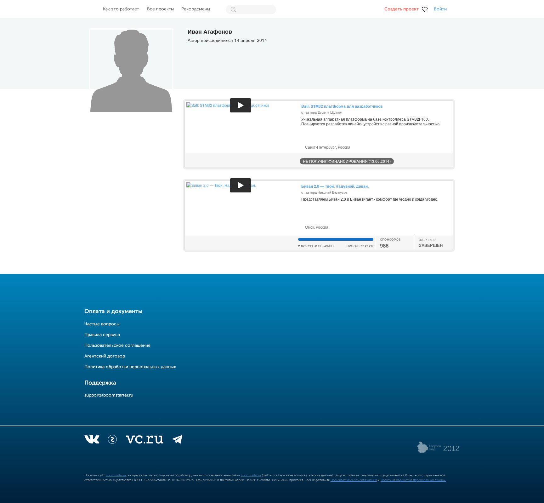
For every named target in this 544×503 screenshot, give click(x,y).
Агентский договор (104, 356)
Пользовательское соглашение (117, 345)
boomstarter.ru (116, 475)
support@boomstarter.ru (108, 395)
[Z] (112, 440)
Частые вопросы (102, 324)
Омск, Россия (316, 227)
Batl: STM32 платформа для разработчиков (341, 106)
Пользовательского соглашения (354, 480)
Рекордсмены (195, 9)
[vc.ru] (144, 440)
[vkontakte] (91, 440)
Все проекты (160, 9)
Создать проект (401, 9)
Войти (440, 9)
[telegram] (177, 440)
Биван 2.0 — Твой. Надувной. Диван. (335, 186)
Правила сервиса (102, 335)
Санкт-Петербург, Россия (327, 147)
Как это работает (121, 9)
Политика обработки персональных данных (130, 367)
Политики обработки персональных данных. (413, 480)
